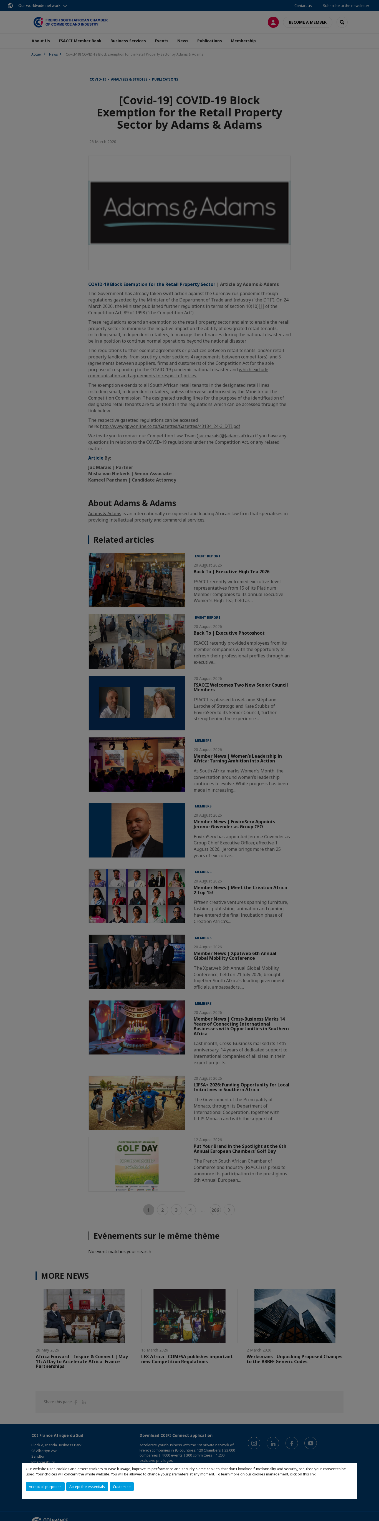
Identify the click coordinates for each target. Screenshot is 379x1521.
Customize (122, 1486)
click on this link (303, 1474)
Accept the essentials (87, 1486)
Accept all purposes (45, 1486)
